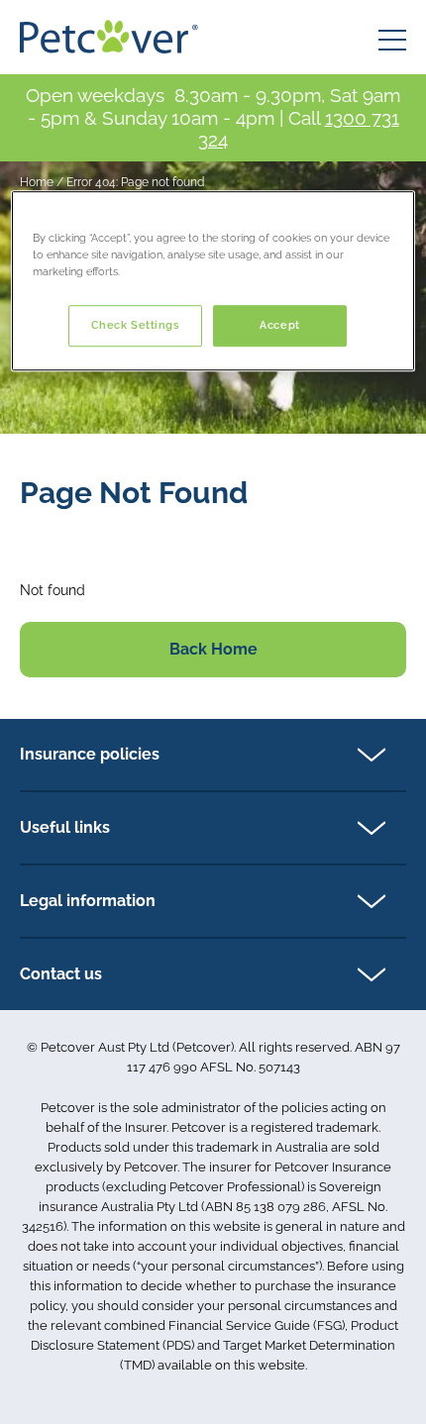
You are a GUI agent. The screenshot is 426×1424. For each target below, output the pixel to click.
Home (36, 182)
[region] (213, 280)
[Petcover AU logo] (109, 36)
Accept (279, 325)
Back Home (213, 649)
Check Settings (135, 325)
